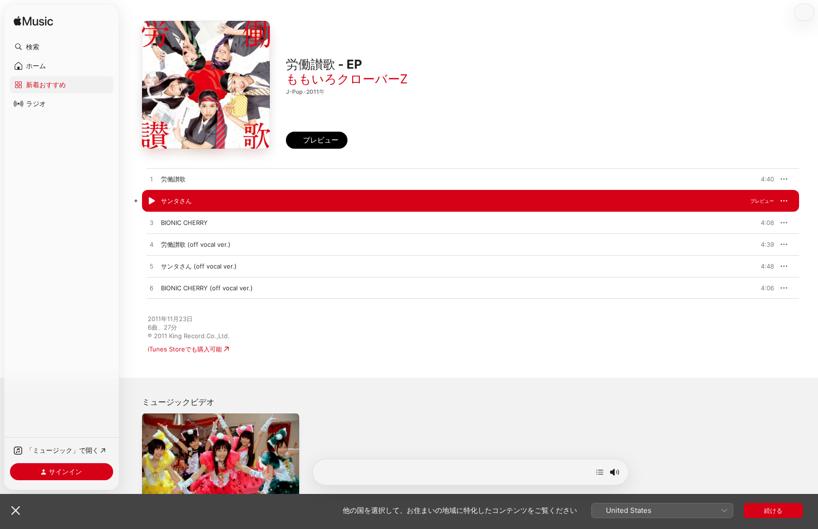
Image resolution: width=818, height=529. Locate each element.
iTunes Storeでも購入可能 (185, 349)
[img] (33, 21)
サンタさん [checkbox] (176, 201)
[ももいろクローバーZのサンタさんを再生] (151, 201)
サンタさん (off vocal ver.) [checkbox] (199, 266)
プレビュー (762, 179)
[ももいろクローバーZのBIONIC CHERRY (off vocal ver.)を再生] (151, 288)
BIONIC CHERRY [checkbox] (184, 222)
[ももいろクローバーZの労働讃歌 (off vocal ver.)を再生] (151, 245)
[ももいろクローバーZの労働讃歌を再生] (151, 179)
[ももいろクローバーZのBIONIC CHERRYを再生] (151, 223)
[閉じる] (15, 510)
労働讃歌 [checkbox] (173, 179)
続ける (773, 510)
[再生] (154, 490)
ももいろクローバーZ (347, 79)
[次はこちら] (599, 472)
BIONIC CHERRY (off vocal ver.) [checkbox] (207, 288)
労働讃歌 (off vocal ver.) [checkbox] (196, 244)
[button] (61, 47)
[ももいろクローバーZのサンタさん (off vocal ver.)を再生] (151, 266)
